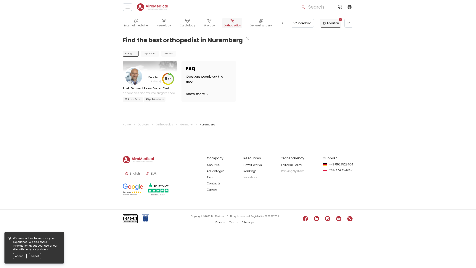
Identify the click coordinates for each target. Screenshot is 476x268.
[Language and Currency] (349, 7)
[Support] (340, 7)
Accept (20, 256)
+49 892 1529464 (341, 165)
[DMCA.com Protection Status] (130, 219)
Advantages (215, 171)
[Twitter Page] (350, 219)
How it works (252, 165)
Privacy (220, 222)
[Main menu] (127, 7)
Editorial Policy (291, 165)
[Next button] (282, 23)
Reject (35, 256)
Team (211, 177)
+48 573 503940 (341, 170)
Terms (233, 222)
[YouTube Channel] (338, 219)
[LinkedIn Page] (316, 219)
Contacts (214, 183)
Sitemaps (248, 222)
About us (213, 165)
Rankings (249, 171)
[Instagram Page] (327, 219)
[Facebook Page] (305, 219)
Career (212, 189)
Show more (195, 94)
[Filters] (348, 23)
